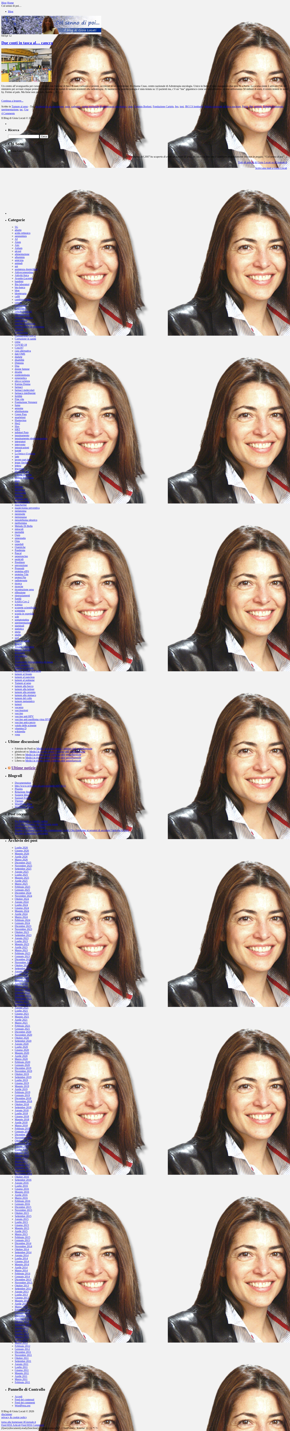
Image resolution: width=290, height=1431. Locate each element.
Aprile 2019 (21, 1089)
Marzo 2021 (21, 1022)
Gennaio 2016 (22, 1204)
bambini (19, 281)
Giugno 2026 (22, 850)
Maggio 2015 (22, 1228)
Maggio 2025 (22, 877)
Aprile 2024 (21, 914)
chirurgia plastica (24, 317)
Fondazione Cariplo (163, 106)
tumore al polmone (25, 680)
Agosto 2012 (22, 1327)
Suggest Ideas (22, 794)
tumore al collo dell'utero (28, 671)
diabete (18, 356)
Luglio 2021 (21, 1010)
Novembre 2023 (23, 929)
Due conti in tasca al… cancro (27, 43)
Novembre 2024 (23, 895)
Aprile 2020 (21, 1056)
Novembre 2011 (23, 1355)
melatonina (20, 511)
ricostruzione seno (24, 589)
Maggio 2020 (22, 1053)
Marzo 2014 (21, 1270)
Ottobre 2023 (22, 932)
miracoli (19, 529)
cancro (18, 302)
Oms (17, 541)
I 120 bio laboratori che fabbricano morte (36, 824)
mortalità (19, 532)
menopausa (21, 517)
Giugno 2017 (22, 1152)
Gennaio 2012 (22, 1349)
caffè (17, 296)
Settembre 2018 (23, 1107)
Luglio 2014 (21, 1258)
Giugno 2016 (22, 1188)
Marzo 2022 (21, 986)
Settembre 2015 (23, 1216)
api (16, 266)
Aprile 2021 (21, 1019)
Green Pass (21, 414)
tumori (18, 704)
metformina (21, 523)
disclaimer (6, 1414)
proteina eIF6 (22, 571)
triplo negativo (22, 665)
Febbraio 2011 (22, 1382)
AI (16, 239)
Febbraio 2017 (22, 1164)
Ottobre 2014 (22, 1249)
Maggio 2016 (22, 1192)
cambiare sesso (23, 299)
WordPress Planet (24, 807)
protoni (258, 106)
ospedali (19, 544)
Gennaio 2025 (22, 889)
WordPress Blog (23, 804)
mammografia (22, 501)
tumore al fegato (23, 674)
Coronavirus (21, 332)
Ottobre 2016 (22, 1176)
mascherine (21, 504)
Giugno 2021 (22, 1013)
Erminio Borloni (142, 106)
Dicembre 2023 (23, 926)
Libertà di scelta (23, 474)
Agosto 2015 (22, 1219)
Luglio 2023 (21, 941)
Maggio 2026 (22, 853)
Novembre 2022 (23, 962)
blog (17, 290)
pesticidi (19, 559)
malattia (19, 495)
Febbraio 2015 (22, 1237)
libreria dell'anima (24, 477)
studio (18, 634)
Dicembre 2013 (23, 1279)
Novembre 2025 (23, 865)
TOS (17, 659)
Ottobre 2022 (22, 965)
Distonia (19, 362)
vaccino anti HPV (24, 716)
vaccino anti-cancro (25, 722)
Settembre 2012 (23, 1324)
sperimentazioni (23, 622)
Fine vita (19, 399)
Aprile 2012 (21, 1340)
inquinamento (22, 435)
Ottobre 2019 (22, 1074)
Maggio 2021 (22, 1016)
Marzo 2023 (21, 950)
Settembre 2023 (23, 935)
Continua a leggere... (12, 100)
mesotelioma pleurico (26, 520)
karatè (18, 450)
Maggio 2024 (22, 911)
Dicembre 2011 (23, 1352)
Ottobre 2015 (22, 1213)
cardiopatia (20, 305)
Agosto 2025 (22, 871)
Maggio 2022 (22, 980)
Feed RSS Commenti (32, 1425)
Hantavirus (20, 420)
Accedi (18, 1396)
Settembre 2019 (23, 1077)
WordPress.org (22, 1405)
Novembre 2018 (23, 1101)
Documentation (23, 782)
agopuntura (21, 236)
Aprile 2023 (21, 947)
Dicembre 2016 (23, 1170)
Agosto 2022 (22, 971)
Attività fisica (22, 275)
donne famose (22, 369)
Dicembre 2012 (23, 1315)
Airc (17, 245)
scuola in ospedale (24, 613)
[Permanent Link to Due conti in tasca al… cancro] (26, 81)
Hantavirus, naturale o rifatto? (30, 827)
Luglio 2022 (21, 974)
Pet (251, 106)
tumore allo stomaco (25, 695)
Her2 (17, 423)
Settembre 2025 (23, 868)
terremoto (20, 652)
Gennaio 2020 (22, 1065)
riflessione (20, 592)
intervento (20, 444)
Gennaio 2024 (22, 923)
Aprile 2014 (21, 1267)
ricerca (18, 583)
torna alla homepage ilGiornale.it (18, 1422)
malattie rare (21, 498)
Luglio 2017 (21, 1149)
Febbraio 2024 (22, 920)
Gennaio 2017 (22, 1167)
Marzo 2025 (21, 883)
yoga (17, 734)
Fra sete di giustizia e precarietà (31, 833)
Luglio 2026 (21, 847)
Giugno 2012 (22, 1333)
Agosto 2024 (22, 902)
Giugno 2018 (22, 1116)
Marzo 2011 (21, 1379)
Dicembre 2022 (23, 959)
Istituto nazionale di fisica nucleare (222, 106)
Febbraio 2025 (22, 886)
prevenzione (21, 565)
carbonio (75, 106)
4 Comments (8, 113)
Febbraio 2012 (22, 1346)
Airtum (18, 248)
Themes (19, 800)
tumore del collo (23, 698)
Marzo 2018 (21, 1125)
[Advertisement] (33, 193)
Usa (26, 109)
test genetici (21, 655)
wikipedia (20, 731)
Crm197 (19, 347)
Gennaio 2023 (22, 956)
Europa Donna (22, 384)
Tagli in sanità (22, 640)
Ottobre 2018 (22, 1104)
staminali (19, 625)
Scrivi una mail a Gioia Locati (271, 168)
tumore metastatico (25, 701)
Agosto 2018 (22, 1110)
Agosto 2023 (22, 938)
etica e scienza (22, 381)
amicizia (19, 260)
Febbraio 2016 (22, 1201)
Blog (10, 11)
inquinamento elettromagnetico (31, 438)
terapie (18, 643)
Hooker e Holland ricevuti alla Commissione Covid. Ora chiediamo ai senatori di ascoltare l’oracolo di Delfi (72, 830)
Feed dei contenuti (24, 1399)
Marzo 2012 (21, 1343)
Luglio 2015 (21, 1222)
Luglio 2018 (21, 1113)
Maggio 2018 (22, 1119)
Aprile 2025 (21, 880)
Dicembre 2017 (23, 1134)
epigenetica (21, 378)
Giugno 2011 (22, 1370)
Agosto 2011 (21, 1364)
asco (67, 106)
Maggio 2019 (22, 1086)
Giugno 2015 (22, 1225)
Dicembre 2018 (23, 1098)
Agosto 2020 (22, 1043)
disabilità (19, 359)
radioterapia (21, 580)
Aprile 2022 (21, 983)
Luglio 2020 (21, 1047)
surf (17, 637)
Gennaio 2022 (22, 992)
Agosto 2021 (22, 1007)
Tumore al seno (20, 106)
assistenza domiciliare (26, 269)
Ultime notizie (23, 768)
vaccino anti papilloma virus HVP (33, 719)
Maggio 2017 (22, 1155)
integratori (20, 441)
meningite (20, 514)
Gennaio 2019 (22, 1095)
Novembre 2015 (23, 1210)
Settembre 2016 (23, 1179)
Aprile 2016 (21, 1195)
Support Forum (23, 797)
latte (17, 456)
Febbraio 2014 (22, 1273)
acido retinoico (22, 233)
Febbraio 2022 (22, 989)
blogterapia (21, 293)
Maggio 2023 (22, 944)
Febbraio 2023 (22, 953)
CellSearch (20, 308)
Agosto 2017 (22, 1146)
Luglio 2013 (21, 1294)
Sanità (18, 598)
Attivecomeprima (24, 272)
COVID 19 (21, 344)
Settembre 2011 (23, 1361)
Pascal (18, 553)
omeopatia (20, 538)
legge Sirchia (22, 462)
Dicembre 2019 (23, 1068)
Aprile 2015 (21, 1231)
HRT (17, 429)
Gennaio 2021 (22, 1028)
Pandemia (20, 550)
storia (17, 631)
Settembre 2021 (23, 1004)
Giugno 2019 (22, 1083)
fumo (17, 405)
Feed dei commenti (25, 1402)
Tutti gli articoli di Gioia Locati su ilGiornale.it (262, 162)
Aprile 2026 (21, 856)
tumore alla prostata (25, 692)
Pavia (245, 106)
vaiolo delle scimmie (25, 725)
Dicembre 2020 (23, 1031)
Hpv (17, 426)
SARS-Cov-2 (22, 601)
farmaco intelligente (25, 393)
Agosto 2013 (22, 1291)
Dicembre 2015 (23, 1207)
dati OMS (20, 353)
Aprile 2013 (21, 1303)
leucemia (19, 468)
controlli (19, 329)
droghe (18, 372)
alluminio (20, 257)
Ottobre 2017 (22, 1140)
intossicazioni (22, 447)
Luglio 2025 (21, 874)
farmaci (19, 387)
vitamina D (21, 728)
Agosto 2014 (22, 1255)
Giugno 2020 (22, 1050)
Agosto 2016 (22, 1182)
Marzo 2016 (21, 1198)
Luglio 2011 (21, 1367)
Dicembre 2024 (23, 892)
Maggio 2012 (22, 1337)
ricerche (19, 586)
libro (17, 480)
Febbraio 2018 (22, 1128)
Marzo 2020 (21, 1059)
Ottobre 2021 (22, 1001)
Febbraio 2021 (22, 1025)
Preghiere (20, 562)
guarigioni (20, 417)
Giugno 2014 (22, 1261)
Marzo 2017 (21, 1161)
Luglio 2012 (21, 1330)
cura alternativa (23, 350)
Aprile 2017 (21, 1158)
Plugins (19, 788)
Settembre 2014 (23, 1252)
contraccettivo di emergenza (29, 326)
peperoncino (21, 556)
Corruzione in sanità (25, 338)
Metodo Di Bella (24, 526)
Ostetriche (20, 547)
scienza (18, 604)
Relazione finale (23, 791)
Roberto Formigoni (273, 106)
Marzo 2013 (21, 1306)
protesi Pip (20, 577)
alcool (18, 251)
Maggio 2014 (22, 1264)
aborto (18, 230)
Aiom (18, 242)
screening (20, 610)
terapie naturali (22, 649)
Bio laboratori (22, 284)
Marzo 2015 (21, 1234)
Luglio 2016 (21, 1185)
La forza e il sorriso (25, 453)
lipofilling (20, 489)
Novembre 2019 (23, 1071)
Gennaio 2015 (22, 1240)
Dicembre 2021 (23, 995)
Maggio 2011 (22, 1373)
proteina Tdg (21, 574)
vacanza (19, 707)
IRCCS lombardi (194, 106)
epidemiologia (22, 375)
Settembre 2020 (23, 1040)
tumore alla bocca (24, 686)
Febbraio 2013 (22, 1309)
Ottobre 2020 (22, 1037)
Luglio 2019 (21, 1080)
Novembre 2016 (23, 1173)
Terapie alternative (24, 646)
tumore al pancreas (25, 677)
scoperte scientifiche (25, 607)
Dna (17, 366)
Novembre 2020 (23, 1034)
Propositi (19, 568)
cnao (130, 106)
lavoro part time (23, 459)
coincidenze (21, 320)
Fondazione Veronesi (26, 402)
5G (16, 227)
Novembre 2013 (23, 1282)
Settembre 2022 (23, 968)
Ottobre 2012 (22, 1321)
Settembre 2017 (23, 1143)
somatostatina (22, 619)
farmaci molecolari (24, 390)
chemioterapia (22, 314)
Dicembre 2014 (23, 1243)
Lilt (16, 483)
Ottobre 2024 (22, 899)
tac (21, 109)
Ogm (17, 535)
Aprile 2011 (21, 1376)
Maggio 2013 (22, 1300)
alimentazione (22, 254)
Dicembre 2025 (23, 862)
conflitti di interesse (25, 323)
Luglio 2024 (21, 905)
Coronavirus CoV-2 (25, 335)
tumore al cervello (24, 668)
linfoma (19, 486)
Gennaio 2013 (22, 1312)
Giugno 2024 (22, 908)
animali (18, 263)
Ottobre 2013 (22, 1285)
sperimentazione (9, 109)
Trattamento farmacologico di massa (34, 662)
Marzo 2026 (21, 859)
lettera (18, 465)
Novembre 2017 (23, 1137)
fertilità (18, 396)
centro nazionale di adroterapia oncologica (104, 106)
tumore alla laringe (24, 689)
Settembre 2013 (23, 1288)
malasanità (20, 492)
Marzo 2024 (21, 917)
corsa (17, 341)
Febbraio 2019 (22, 1092)
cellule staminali (23, 311)
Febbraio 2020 (22, 1062)
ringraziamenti (22, 595)
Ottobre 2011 (22, 1358)
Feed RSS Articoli (11, 1425)
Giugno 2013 (22, 1297)
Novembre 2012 (23, 1318)
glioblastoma (21, 411)
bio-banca (20, 287)
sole (17, 616)
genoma (19, 408)
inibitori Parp (22, 432)
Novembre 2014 (23, 1246)
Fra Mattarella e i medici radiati (31, 821)
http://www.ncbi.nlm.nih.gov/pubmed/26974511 (40, 785)
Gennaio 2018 (22, 1131)
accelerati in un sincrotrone (49, 106)
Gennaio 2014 (22, 1276)
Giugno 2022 (22, 977)
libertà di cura (22, 471)
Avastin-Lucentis (24, 278)
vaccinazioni (21, 710)
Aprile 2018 (21, 1122)
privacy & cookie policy (14, 1417)
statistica (19, 628)
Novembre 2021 (23, 998)
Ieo (176, 106)
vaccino (19, 713)
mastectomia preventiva (27, 507)
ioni (182, 106)
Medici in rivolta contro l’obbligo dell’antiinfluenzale (64, 748)
